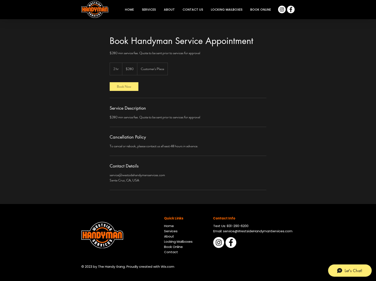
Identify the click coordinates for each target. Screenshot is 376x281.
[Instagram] (282, 9)
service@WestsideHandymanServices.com (257, 231)
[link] (124, 86)
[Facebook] (291, 9)
